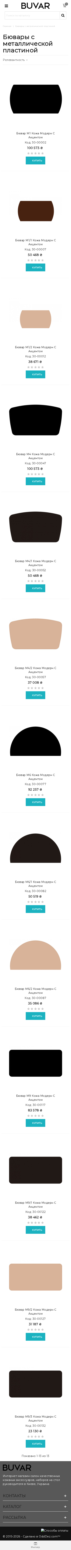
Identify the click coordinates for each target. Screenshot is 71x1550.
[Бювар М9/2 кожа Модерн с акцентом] (35, 1275)
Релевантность (14, 60)
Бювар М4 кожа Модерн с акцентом (35, 456)
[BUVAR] (36, 5)
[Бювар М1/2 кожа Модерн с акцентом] (35, 313)
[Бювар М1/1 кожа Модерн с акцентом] (35, 206)
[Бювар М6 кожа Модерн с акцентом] (35, 740)
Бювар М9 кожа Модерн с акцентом (35, 1098)
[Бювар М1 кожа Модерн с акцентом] (35, 99)
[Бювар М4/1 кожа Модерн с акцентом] (35, 526)
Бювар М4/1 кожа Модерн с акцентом (35, 563)
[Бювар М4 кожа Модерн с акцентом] (35, 419)
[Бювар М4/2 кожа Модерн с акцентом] (35, 633)
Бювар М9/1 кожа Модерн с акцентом (35, 1204)
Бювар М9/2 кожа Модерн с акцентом (35, 1311)
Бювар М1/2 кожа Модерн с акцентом (35, 349)
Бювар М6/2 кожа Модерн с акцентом (35, 991)
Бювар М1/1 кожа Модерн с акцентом (35, 242)
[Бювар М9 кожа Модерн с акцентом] (35, 1061)
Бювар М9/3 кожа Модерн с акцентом (35, 1418)
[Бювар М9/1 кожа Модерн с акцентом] (35, 1168)
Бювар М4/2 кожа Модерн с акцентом (35, 670)
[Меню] (6, 5)
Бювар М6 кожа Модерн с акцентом (35, 777)
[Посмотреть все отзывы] (35, 154)
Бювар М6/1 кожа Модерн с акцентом (35, 884)
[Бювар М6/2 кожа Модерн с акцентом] (35, 954)
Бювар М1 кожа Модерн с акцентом (35, 135)
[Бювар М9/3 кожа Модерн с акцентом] (35, 1382)
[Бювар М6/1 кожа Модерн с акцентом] (35, 847)
